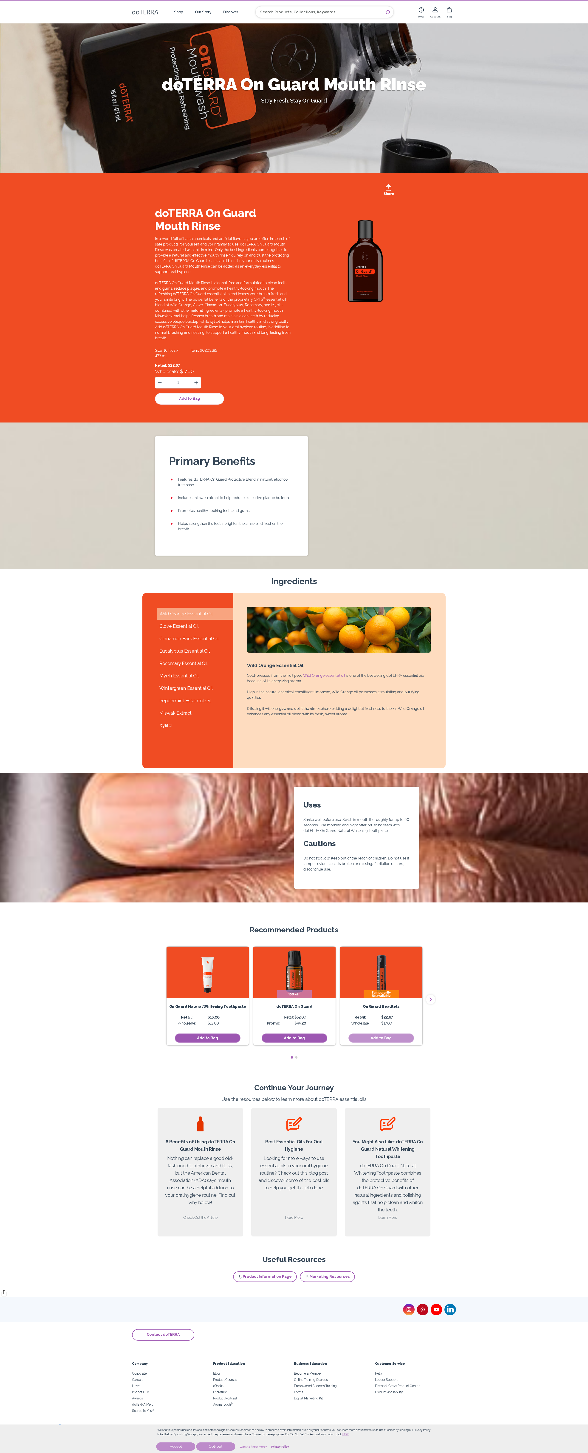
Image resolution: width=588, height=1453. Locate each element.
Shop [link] (178, 12)
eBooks (218, 1386)
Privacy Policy (280, 1446)
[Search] (387, 12)
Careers (137, 1380)
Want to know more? (253, 1446)
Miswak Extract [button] (175, 713)
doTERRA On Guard (294, 1006)
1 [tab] (292, 1057)
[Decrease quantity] (159, 383)
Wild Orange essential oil (324, 675)
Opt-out (215, 1446)
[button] (381, 1038)
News (136, 1386)
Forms (298, 1392)
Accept (176, 1446)
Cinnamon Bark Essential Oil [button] (189, 638)
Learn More (387, 1217)
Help (378, 1373)
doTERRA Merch (143, 1404)
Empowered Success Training (315, 1386)
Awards (137, 1398)
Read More (294, 1217)
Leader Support (386, 1380)
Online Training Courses (311, 1380)
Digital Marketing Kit (308, 1398)
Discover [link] (230, 12)
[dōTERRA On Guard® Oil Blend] (294, 972)
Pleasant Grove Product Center (397, 1386)
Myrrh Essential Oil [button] (179, 676)
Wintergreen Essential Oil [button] (186, 688)
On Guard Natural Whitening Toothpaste (207, 1006)
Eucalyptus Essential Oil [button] (184, 651)
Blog (216, 1373)
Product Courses (225, 1380)
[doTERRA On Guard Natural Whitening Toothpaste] (208, 972)
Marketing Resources (330, 1276)
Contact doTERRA (163, 1334)
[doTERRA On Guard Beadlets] (381, 972)
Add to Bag (189, 398)
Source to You (143, 1411)
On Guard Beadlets (381, 1006)
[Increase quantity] (196, 383)
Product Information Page (267, 1276)
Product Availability (389, 1392)
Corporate (139, 1373)
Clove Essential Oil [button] (178, 626)
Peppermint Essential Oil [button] (185, 700)
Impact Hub (140, 1392)
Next (430, 999)
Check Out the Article (200, 1217)
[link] (421, 12)
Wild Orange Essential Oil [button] (186, 614)
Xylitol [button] (165, 725)
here (345, 1434)
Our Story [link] (203, 12)
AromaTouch (223, 1404)
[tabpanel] (208, 996)
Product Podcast (225, 1398)
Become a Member (308, 1373)
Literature (220, 1392)
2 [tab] (296, 1057)
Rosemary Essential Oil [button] (183, 663)
